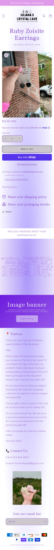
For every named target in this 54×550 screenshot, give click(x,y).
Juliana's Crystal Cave (23, 545)
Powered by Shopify (37, 545)
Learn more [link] (27, 318)
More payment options (27, 164)
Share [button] (8, 211)
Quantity (6, 133)
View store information (16, 179)
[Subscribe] (45, 521)
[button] (3, 16)
